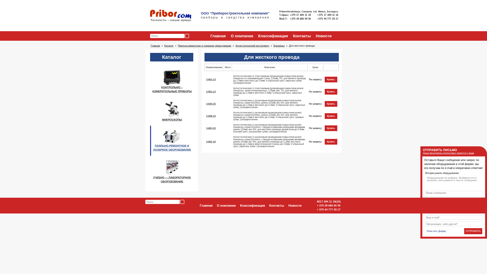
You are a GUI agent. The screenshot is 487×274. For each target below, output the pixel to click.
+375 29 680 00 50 (301, 18)
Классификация (273, 36)
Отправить (473, 231)
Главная (218, 36)
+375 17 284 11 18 (301, 15)
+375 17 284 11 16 (327, 15)
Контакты (302, 36)
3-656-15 (211, 116)
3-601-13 (211, 79)
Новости (324, 36)
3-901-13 (211, 91)
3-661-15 (211, 141)
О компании (242, 36)
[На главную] (170, 16)
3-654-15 (211, 104)
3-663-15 (211, 128)
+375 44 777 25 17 (327, 18)
